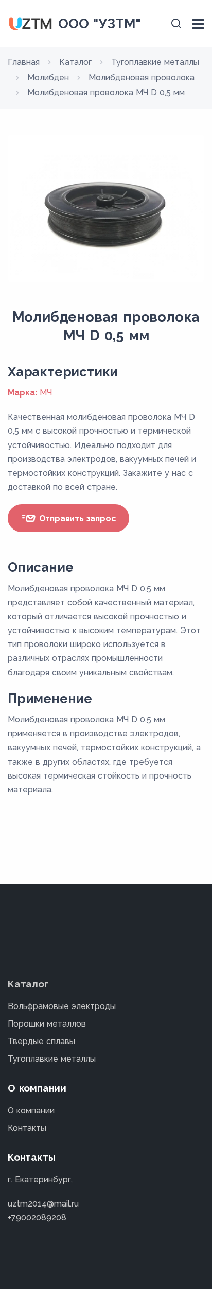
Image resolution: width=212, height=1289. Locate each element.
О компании (31, 1110)
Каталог (28, 983)
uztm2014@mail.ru (43, 1204)
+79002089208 (37, 1217)
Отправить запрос (76, 518)
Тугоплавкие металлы (52, 1059)
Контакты (27, 1128)
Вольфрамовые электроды (62, 1006)
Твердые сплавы (41, 1041)
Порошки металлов (47, 1024)
